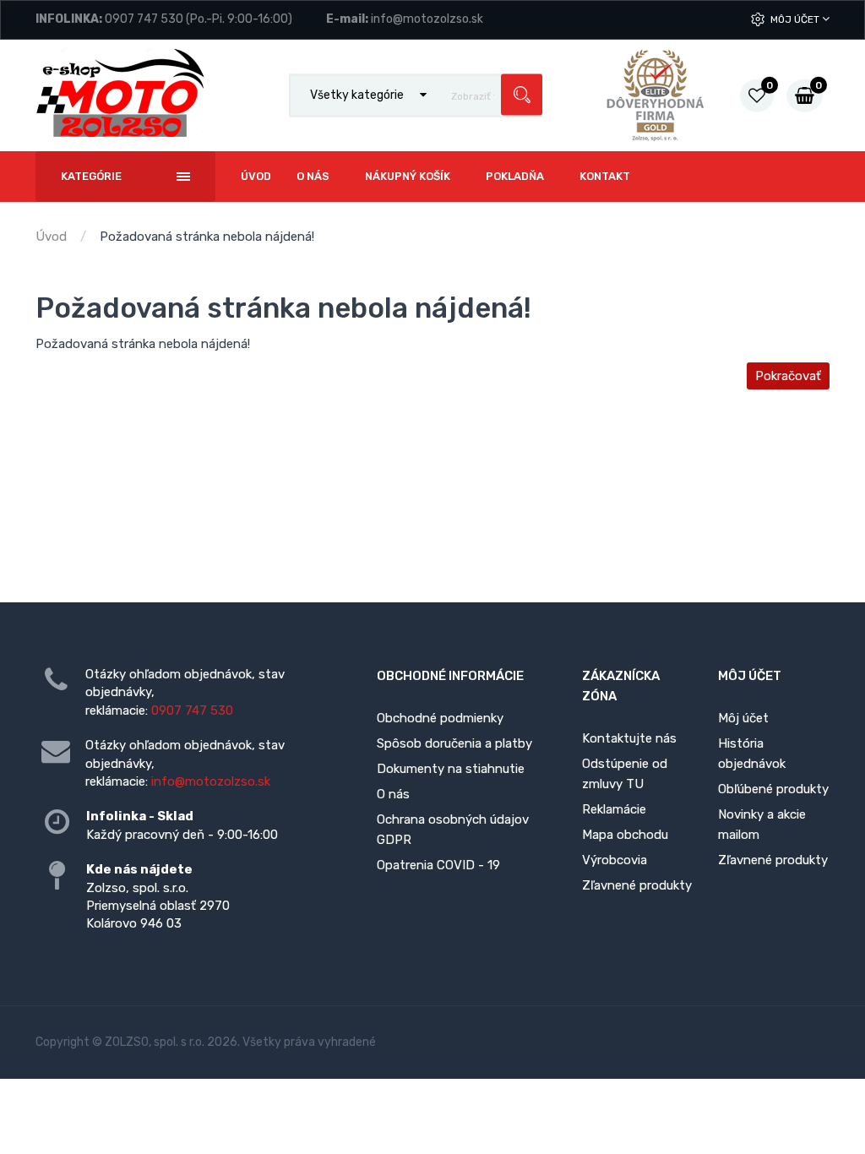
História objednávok (752, 753)
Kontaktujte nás (629, 738)
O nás (393, 794)
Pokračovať (788, 376)
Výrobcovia (614, 860)
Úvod (51, 236)
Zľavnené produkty (637, 885)
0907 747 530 (144, 19)
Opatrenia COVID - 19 (438, 865)
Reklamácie (614, 809)
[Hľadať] (521, 95)
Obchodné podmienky (440, 718)
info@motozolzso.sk (427, 19)
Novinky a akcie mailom (762, 824)
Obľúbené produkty (773, 789)
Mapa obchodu (625, 834)
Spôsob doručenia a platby (454, 743)
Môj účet (796, 19)
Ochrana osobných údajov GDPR (453, 829)
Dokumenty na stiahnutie (451, 768)
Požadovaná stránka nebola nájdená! (207, 236)
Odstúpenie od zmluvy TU (624, 774)
